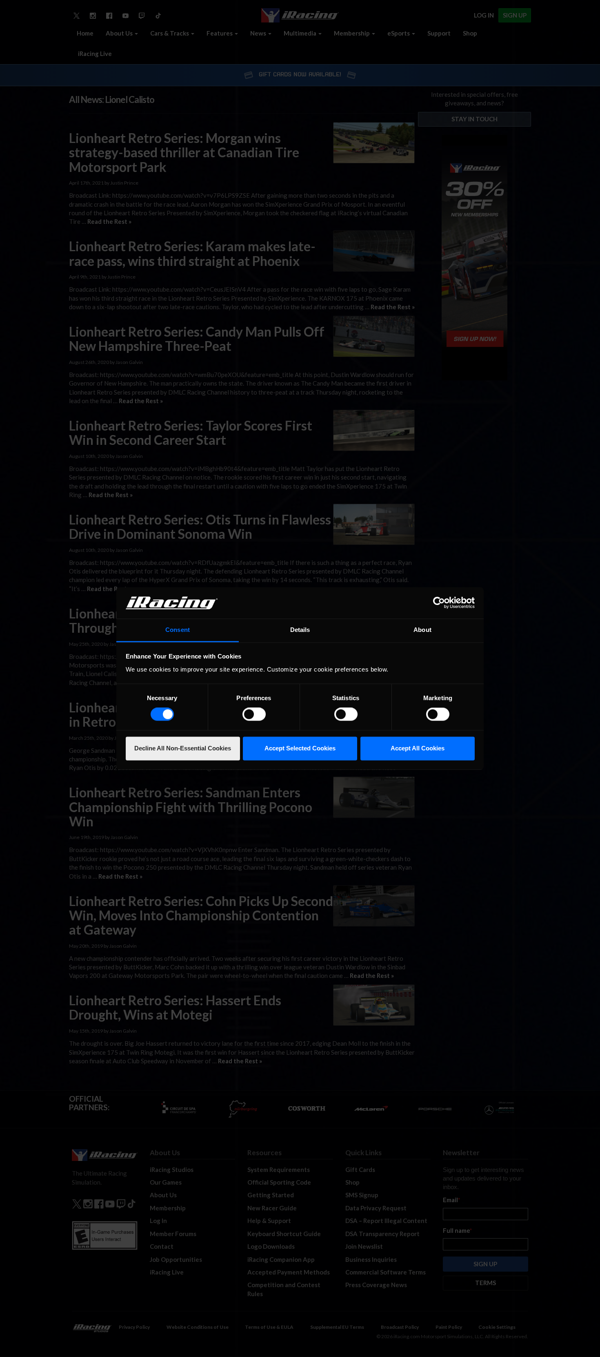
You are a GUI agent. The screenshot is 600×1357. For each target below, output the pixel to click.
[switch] (254, 714)
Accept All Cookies (417, 748)
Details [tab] (300, 629)
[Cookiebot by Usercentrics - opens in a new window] (439, 603)
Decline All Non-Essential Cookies (182, 748)
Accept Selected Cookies (300, 748)
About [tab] (422, 629)
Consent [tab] (177, 629)
